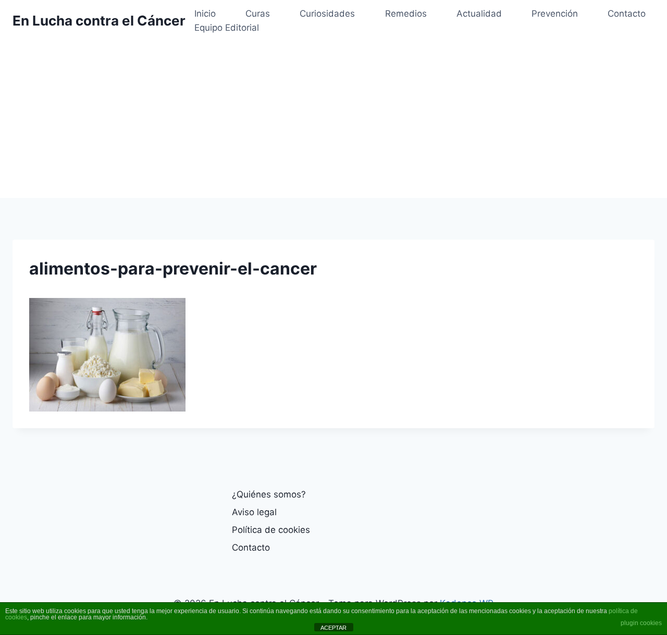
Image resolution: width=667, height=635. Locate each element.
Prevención (555, 13)
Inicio (205, 13)
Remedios (406, 13)
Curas (257, 13)
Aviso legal (254, 512)
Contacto (627, 13)
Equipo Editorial (226, 27)
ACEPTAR (333, 628)
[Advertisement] (333, 120)
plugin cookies (641, 623)
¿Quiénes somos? (269, 494)
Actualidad (479, 13)
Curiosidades (327, 13)
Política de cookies (271, 530)
